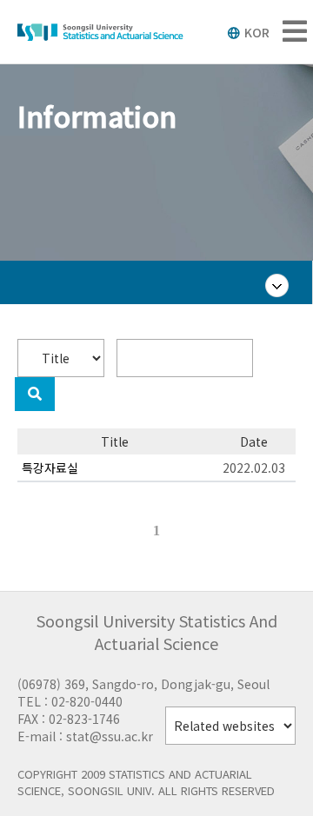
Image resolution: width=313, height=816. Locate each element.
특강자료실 (50, 467)
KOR (257, 32)
